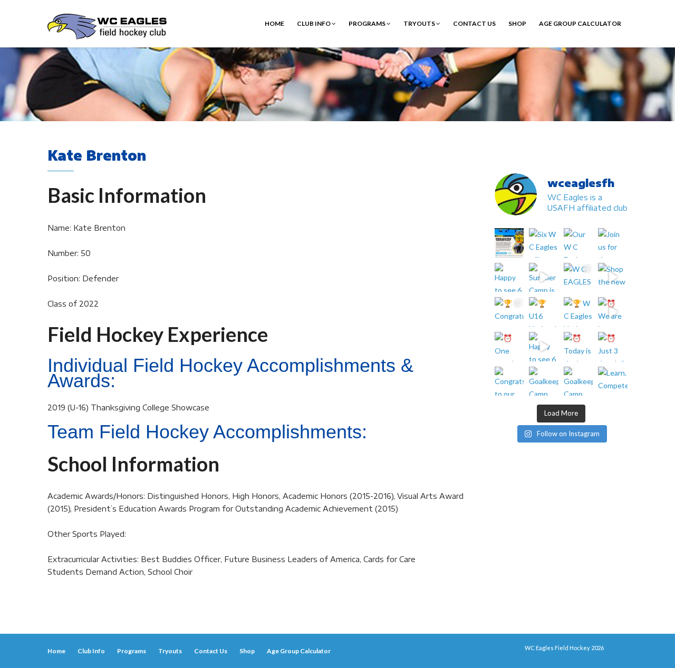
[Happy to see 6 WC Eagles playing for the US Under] (509, 277)
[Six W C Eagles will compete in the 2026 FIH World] (543, 243)
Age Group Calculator (580, 23)
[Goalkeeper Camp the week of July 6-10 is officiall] (578, 381)
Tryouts (419, 23)
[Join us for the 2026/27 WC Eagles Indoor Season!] (613, 243)
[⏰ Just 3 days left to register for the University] (613, 346)
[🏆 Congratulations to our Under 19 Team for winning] (509, 312)
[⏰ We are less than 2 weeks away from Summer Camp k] (613, 312)
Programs (368, 23)
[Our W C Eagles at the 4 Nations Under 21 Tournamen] (578, 243)
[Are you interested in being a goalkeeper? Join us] (509, 243)
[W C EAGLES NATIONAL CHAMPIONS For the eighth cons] (578, 277)
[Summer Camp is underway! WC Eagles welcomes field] (543, 277)
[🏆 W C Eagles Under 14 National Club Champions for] (578, 312)
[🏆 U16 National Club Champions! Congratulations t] (543, 312)
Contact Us (474, 23)
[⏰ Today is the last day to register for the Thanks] (578, 346)
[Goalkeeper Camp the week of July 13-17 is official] (543, 381)
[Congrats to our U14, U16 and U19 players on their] (509, 381)
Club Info (314, 23)
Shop (517, 23)
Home (274, 23)
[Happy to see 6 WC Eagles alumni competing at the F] (543, 346)
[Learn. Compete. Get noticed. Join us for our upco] (613, 381)
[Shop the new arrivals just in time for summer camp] (613, 277)
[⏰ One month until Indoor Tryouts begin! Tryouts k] (509, 346)
